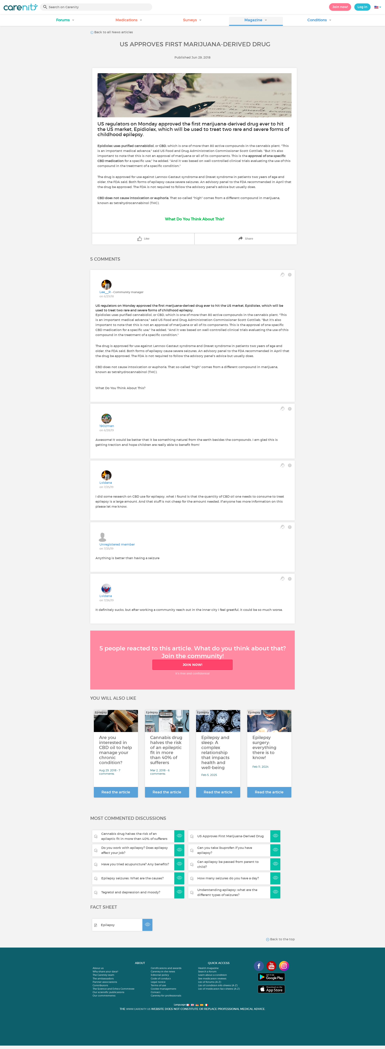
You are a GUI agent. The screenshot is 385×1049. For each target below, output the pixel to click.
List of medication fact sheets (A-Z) (219, 988)
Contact (155, 992)
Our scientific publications (108, 992)
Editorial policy (160, 974)
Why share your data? (105, 971)
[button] (65, 21)
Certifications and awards (166, 968)
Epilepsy (108, 925)
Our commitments (104, 995)
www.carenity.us (138, 1009)
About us (98, 968)
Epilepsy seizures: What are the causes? (132, 878)
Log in (362, 7)
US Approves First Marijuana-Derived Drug (230, 836)
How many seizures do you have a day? (228, 878)
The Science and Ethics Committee (113, 988)
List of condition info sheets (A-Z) (217, 985)
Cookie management (163, 988)
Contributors (100, 985)
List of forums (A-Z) (209, 981)
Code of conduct (161, 978)
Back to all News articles (113, 32)
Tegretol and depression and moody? (130, 892)
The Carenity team (103, 974)
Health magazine (208, 968)
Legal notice (158, 981)
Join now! (340, 7)
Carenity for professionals (166, 995)
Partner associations (105, 981)
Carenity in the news (163, 971)
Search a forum (207, 971)
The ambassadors (103, 978)
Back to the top (282, 939)
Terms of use (158, 985)
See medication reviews (212, 978)
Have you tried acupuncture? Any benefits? (135, 864)
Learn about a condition (212, 974)
